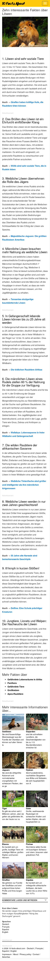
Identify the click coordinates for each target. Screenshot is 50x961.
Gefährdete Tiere (15, 686)
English (5, 932)
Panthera (12, 683)
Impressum (7, 954)
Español (5, 929)
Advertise (6, 957)
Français (5, 926)
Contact (36, 954)
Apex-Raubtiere (15, 693)
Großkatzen (13, 690)
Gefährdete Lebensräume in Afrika (24, 679)
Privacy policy (25, 954)
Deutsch (5, 924)
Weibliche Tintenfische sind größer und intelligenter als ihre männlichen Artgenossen (24, 485)
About (15, 954)
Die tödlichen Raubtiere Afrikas (26, 369)
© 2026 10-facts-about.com (13, 948)
